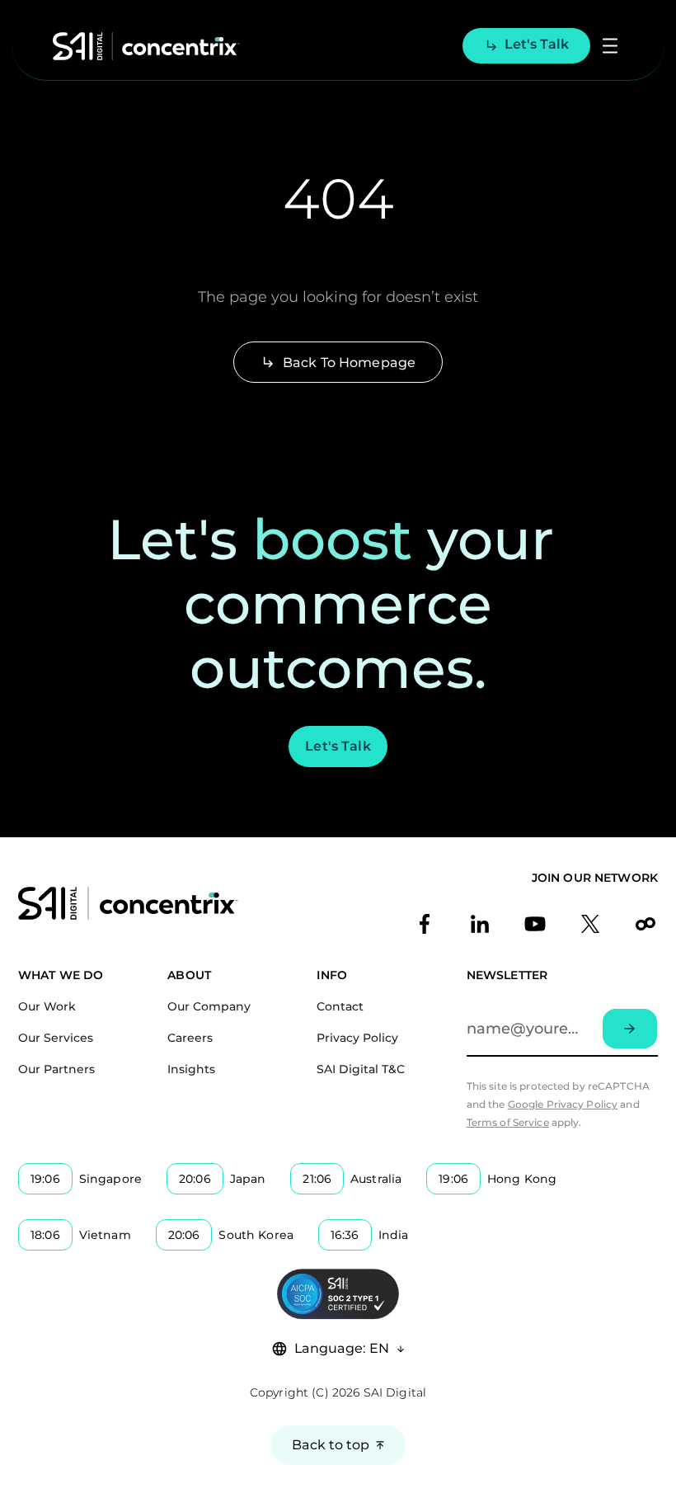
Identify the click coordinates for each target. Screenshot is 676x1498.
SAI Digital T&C (361, 1069)
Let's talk (537, 44)
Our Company (209, 1006)
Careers (190, 1037)
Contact (340, 1006)
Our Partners (56, 1069)
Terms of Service (508, 1122)
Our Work (47, 1006)
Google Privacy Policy (563, 1104)
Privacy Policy (357, 1037)
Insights (191, 1069)
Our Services (55, 1037)
